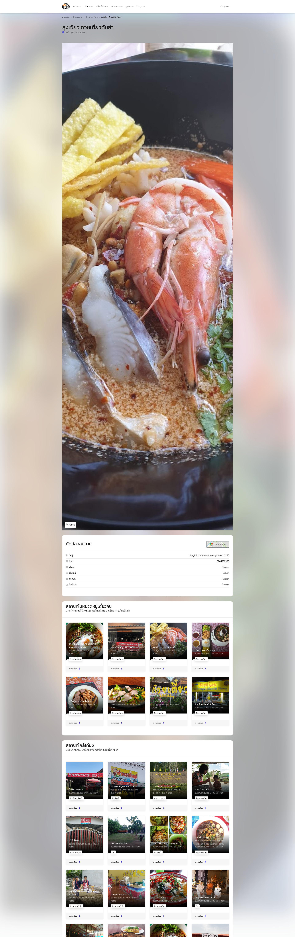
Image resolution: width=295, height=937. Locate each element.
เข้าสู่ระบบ (225, 6)
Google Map (219, 544)
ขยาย (72, 524)
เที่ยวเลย (115, 6)
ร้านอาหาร (77, 17)
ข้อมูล (140, 6)
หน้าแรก (77, 6)
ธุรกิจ (128, 6)
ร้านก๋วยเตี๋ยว (92, 17)
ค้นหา (89, 6)
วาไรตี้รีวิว (101, 6)
